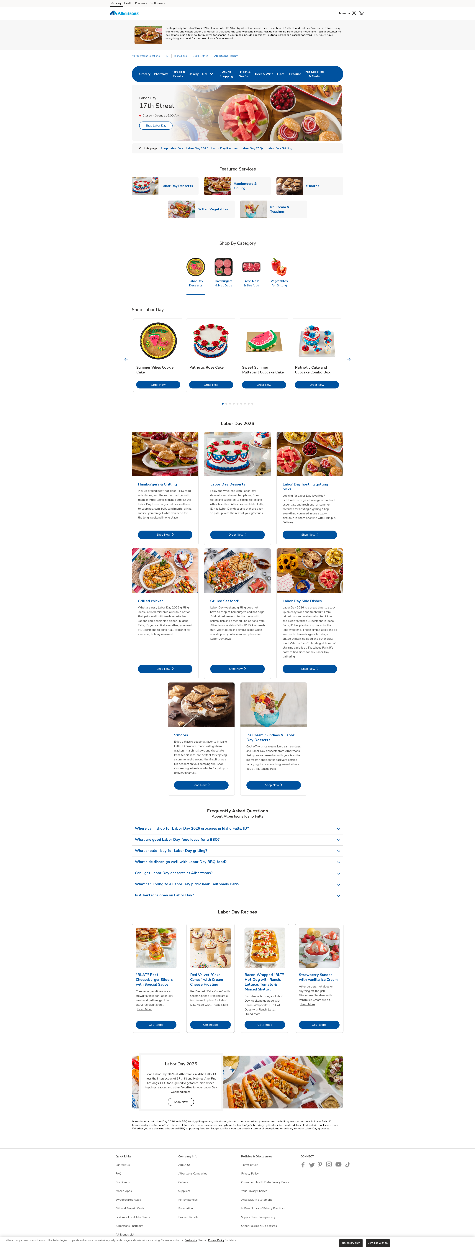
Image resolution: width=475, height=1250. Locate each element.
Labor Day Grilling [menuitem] (279, 148)
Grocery (116, 3)
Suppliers (184, 1191)
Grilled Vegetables (214, 209)
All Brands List (125, 1234)
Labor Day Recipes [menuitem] (224, 148)
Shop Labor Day (155, 126)
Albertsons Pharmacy (129, 1226)
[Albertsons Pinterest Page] (320, 1166)
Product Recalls (188, 1217)
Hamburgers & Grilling (252, 185)
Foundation (185, 1208)
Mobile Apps (124, 1191)
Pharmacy (141, 3)
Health (128, 3)
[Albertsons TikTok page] (347, 1166)
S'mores (314, 185)
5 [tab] (237, 404)
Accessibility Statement (256, 1200)
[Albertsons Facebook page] (304, 1166)
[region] (237, 1243)
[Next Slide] (349, 359)
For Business (157, 3)
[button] (348, 13)
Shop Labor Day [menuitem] (171, 148)
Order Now (165, 385)
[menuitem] (144, 74)
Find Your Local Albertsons (133, 1217)
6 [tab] (241, 404)
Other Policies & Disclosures (259, 1226)
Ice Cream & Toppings (288, 209)
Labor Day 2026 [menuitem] (197, 148)
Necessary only (351, 1243)
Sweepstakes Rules (128, 1200)
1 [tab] (223, 404)
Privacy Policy (250, 1173)
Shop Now (174, 534)
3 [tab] (230, 404)
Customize (191, 1240)
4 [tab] (234, 404)
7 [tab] (245, 404)
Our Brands (123, 1182)
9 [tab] (252, 404)
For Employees (188, 1200)
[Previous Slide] (126, 359)
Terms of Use (249, 1165)
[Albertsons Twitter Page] (312, 1166)
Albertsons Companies (192, 1173)
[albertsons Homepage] (124, 13)
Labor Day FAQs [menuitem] (252, 148)
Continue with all (378, 1243)
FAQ (118, 1173)
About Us (184, 1165)
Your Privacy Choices (254, 1191)
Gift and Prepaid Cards (130, 1208)
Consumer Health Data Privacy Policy (265, 1182)
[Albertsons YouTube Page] (338, 1166)
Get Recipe (162, 1025)
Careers (183, 1182)
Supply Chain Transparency (258, 1217)
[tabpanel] (158, 355)
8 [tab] (249, 404)
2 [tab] (226, 404)
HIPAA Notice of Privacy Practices (263, 1208)
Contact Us (123, 1165)
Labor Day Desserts (178, 185)
